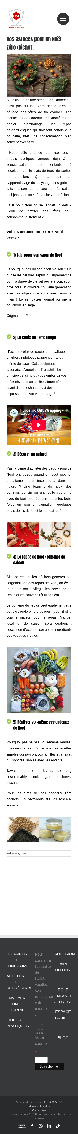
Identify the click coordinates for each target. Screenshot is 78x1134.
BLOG (63, 1037)
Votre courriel (41, 1045)
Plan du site (39, 1110)
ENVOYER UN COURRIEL (16, 1004)
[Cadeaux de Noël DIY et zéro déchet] (39, 819)
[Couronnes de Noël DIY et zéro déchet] (39, 524)
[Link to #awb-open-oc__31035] (63, 19)
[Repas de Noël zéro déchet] (39, 649)
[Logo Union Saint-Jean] (16, 11)
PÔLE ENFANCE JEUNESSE (64, 996)
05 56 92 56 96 (53, 1102)
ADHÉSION (64, 954)
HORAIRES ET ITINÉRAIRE (17, 960)
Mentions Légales (39, 1106)
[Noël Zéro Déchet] (39, 55)
